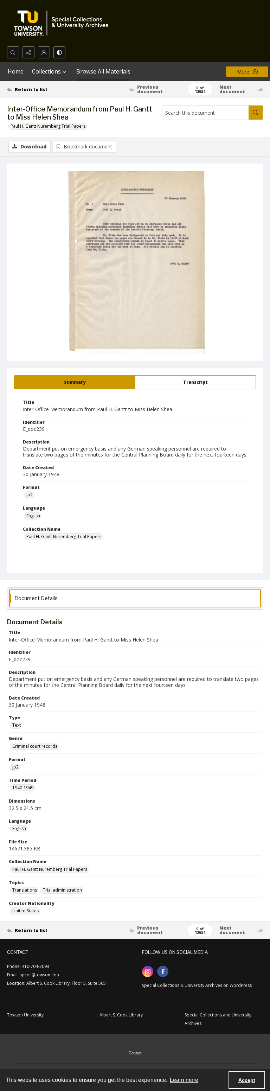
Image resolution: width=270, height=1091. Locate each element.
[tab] (74, 382)
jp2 (29, 495)
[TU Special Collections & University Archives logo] (63, 23)
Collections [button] (46, 71)
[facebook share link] (162, 971)
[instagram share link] (147, 971)
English (33, 516)
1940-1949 (22, 788)
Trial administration (62, 890)
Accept (246, 1080)
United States (25, 911)
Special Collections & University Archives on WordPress (197, 985)
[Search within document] (256, 113)
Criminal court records (34, 746)
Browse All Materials (103, 71)
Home (16, 71)
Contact (135, 1053)
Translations (24, 890)
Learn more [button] (184, 1080)
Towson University (25, 1015)
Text (16, 725)
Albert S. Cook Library (121, 1015)
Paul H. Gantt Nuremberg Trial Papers (48, 126)
